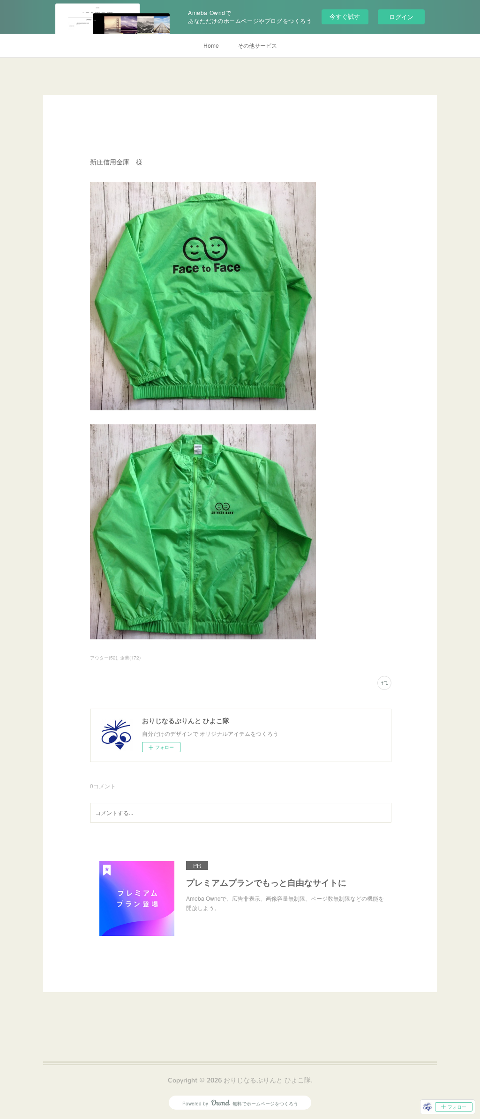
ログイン (401, 16)
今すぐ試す (345, 16)
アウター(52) (103, 657)
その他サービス (257, 45)
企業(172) (130, 657)
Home (211, 45)
